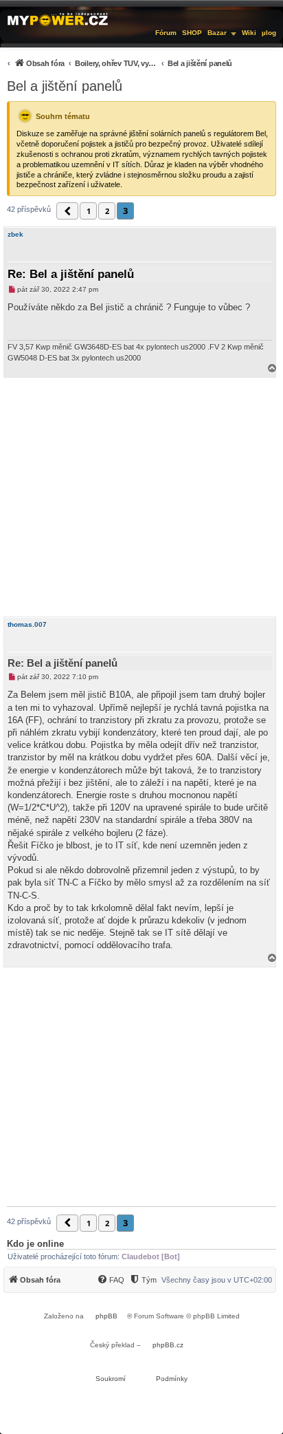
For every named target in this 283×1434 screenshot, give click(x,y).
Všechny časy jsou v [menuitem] (216, 1280)
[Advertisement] (141, 497)
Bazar (217, 32)
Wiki (249, 32)
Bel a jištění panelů (64, 86)
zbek (15, 234)
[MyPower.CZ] (58, 19)
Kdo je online (35, 1244)
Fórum (166, 32)
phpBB (106, 1316)
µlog (269, 32)
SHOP (192, 32)
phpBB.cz (167, 1345)
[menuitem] (117, 63)
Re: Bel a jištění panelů (71, 274)
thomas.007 (27, 624)
